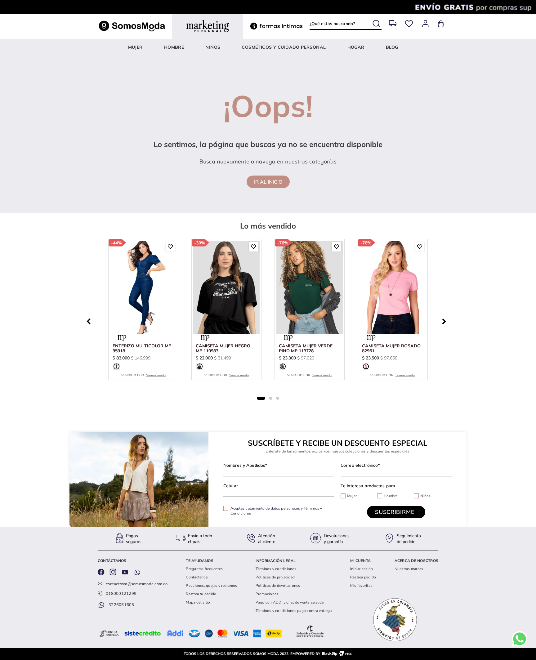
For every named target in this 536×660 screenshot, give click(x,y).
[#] (409, 24)
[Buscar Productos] (377, 22)
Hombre (390, 495)
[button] (116, 366)
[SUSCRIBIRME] (396, 512)
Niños (425, 495)
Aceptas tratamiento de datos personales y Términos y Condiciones (276, 511)
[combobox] (345, 24)
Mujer (352, 495)
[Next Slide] (445, 321)
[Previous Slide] (90, 321)
